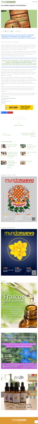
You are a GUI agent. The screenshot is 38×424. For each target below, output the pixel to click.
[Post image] (3, 146)
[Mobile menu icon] (36, 1)
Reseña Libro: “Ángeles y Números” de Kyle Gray (12, 146)
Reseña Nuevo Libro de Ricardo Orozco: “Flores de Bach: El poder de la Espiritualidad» (12, 154)
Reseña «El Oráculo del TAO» (32, 153)
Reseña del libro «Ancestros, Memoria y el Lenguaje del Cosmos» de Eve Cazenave (12, 164)
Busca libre (3, 102)
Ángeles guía (29, 161)
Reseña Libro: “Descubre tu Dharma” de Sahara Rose (31, 146)
